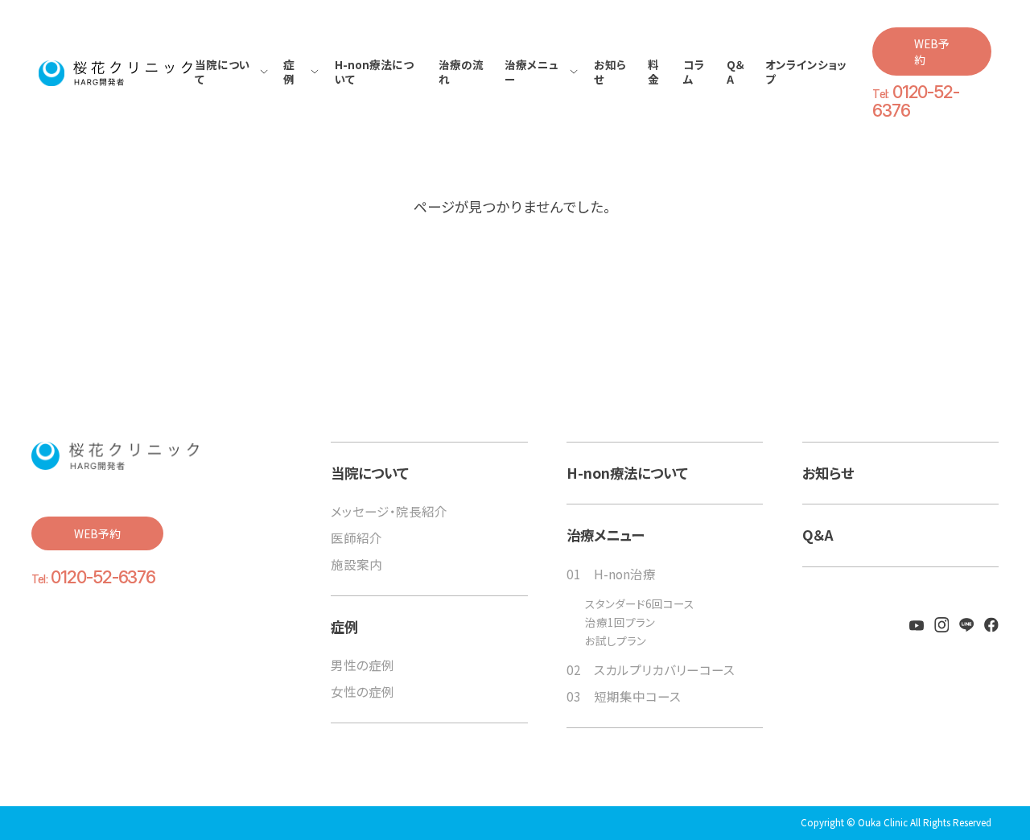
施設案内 (356, 564)
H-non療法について (627, 473)
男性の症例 (362, 664)
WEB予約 (932, 51)
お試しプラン (615, 641)
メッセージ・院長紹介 (389, 511)
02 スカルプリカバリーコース (650, 669)
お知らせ (828, 473)
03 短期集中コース (623, 696)
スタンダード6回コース (639, 604)
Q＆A (818, 535)
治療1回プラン (620, 622)
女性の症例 (362, 691)
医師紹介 (356, 537)
